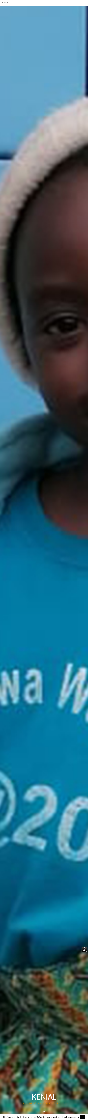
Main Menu (5, 3)
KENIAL (44, 1097)
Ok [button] (82, 1117)
